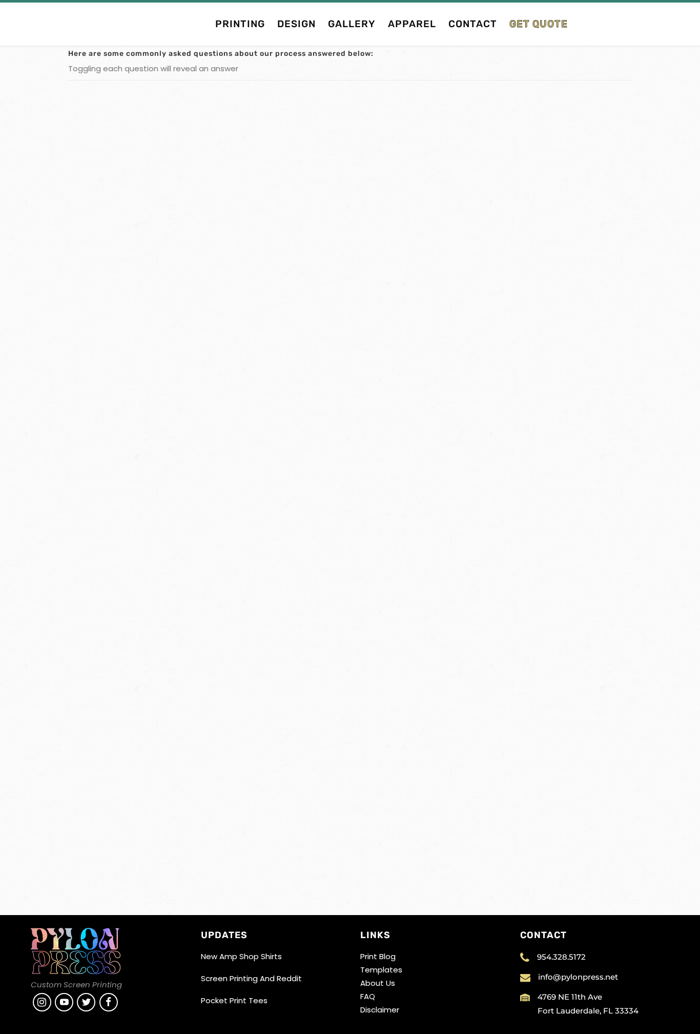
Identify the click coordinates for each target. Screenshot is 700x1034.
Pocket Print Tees (234, 1000)
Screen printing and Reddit (251, 978)
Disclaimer (379, 1009)
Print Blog (378, 956)
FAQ (367, 996)
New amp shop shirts (241, 956)
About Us (377, 983)
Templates (381, 969)
